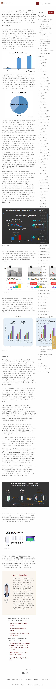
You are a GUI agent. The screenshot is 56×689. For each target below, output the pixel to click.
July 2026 (43, 63)
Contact (47, 679)
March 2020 (43, 276)
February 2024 (44, 144)
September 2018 (45, 323)
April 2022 (43, 204)
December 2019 (45, 285)
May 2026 (43, 69)
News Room (37, 679)
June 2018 (43, 326)
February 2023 (44, 177)
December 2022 (45, 183)
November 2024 (45, 120)
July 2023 (43, 162)
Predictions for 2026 (46, 347)
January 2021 (44, 246)
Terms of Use (40, 684)
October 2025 (44, 87)
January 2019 (44, 314)
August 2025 (44, 93)
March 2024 (43, 141)
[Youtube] (32, 673)
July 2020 (43, 264)
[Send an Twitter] (6, 602)
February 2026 (44, 78)
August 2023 (44, 159)
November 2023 (45, 150)
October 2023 (44, 153)
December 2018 (45, 317)
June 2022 (43, 198)
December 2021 (45, 216)
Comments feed (45, 369)
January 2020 (44, 282)
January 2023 (44, 180)
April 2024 (43, 138)
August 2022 (44, 192)
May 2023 (43, 168)
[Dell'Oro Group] (7, 3)
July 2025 (43, 96)
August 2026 (44, 60)
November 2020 (45, 252)
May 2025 (43, 102)
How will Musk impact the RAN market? (46, 20)
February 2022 (44, 210)
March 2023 (43, 174)
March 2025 (43, 108)
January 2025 (44, 114)
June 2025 (43, 99)
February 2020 (44, 279)
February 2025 (44, 111)
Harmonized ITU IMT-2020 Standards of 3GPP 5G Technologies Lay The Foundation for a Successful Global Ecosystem (19, 646)
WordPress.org (44, 372)
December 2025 (45, 81)
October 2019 (44, 291)
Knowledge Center (27, 679)
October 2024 (44, 123)
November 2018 (45, 320)
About (42, 679)
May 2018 (43, 329)
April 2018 (43, 332)
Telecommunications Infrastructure (46, 355)
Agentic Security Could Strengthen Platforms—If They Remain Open (45, 42)
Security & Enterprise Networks (46, 351)
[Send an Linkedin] (5, 600)
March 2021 (43, 240)
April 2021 (43, 237)
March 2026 (43, 75)
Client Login (48, 3)
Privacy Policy (33, 684)
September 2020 (45, 258)
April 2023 (43, 171)
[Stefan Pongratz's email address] (7, 600)
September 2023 (45, 156)
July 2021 (43, 228)
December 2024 (45, 117)
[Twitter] (27, 673)
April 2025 (43, 105)
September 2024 (45, 126)
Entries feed (43, 366)
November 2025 (45, 84)
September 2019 (45, 294)
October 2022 (44, 189)
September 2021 (45, 222)
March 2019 (43, 308)
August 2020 (44, 261)
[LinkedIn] (23, 673)
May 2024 (43, 135)
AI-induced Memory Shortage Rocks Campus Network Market (46, 27)
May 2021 (43, 234)
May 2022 (43, 201)
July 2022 (43, 195)
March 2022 (43, 207)
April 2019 (43, 305)
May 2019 (43, 302)
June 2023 (43, 165)
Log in (41, 363)
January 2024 (44, 147)
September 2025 (45, 90)
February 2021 (44, 243)
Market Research (11, 679)
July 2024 (43, 129)
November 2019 (45, 288)
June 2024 (43, 132)
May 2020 (43, 270)
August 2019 (44, 297)
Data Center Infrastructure (44, 343)
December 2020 (45, 249)
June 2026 (43, 66)
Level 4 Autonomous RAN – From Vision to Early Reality (18, 653)
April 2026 (43, 72)
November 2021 (45, 219)
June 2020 (43, 267)
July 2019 (43, 300)
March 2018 (43, 335)
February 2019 (44, 311)
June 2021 (43, 231)
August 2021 (44, 225)
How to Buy (19, 679)
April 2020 (43, 273)
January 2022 (44, 213)
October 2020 (44, 255)
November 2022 (45, 186)
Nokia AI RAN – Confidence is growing (46, 49)
